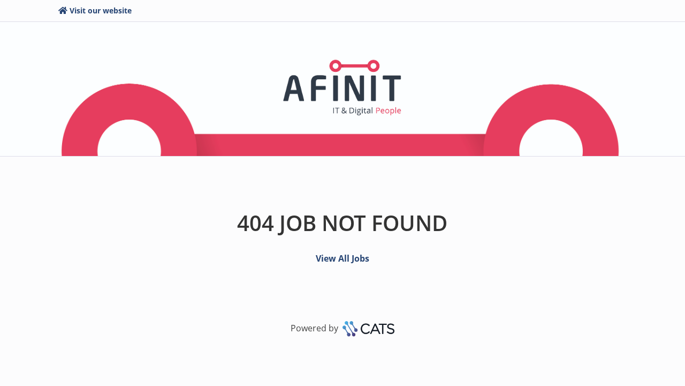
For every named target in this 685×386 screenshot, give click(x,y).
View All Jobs (342, 258)
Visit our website (101, 10)
